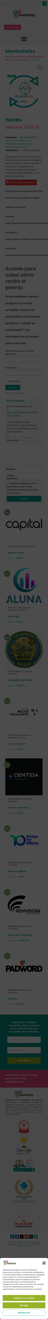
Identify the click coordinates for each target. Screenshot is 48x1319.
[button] (44, 1263)
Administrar (24, 1312)
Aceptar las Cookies (24, 1298)
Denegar (24, 1305)
